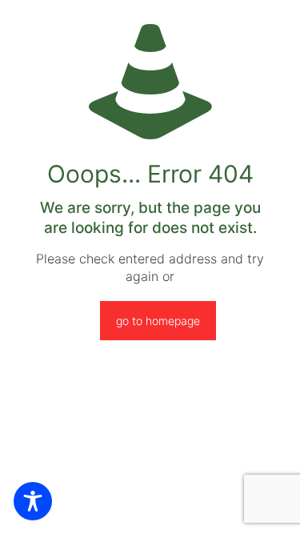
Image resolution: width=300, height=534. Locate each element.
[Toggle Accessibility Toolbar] (33, 501)
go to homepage (158, 320)
